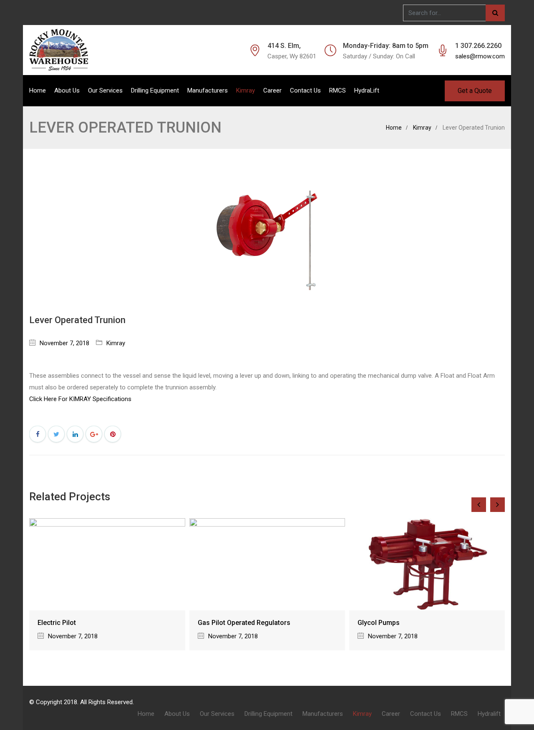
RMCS (337, 90)
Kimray (245, 90)
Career (272, 90)
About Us (67, 90)
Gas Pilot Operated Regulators (244, 623)
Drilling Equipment (155, 90)
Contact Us (305, 90)
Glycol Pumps (379, 623)
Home (37, 90)
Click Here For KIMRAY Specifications (80, 399)
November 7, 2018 (64, 343)
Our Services (105, 90)
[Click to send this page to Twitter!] (56, 434)
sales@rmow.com (480, 56)
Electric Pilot (57, 623)
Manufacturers (207, 90)
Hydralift (489, 713)
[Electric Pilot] (107, 564)
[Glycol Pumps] (427, 564)
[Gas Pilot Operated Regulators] (267, 564)
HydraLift (366, 90)
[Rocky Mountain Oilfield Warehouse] (58, 50)
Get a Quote (475, 91)
